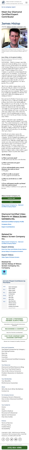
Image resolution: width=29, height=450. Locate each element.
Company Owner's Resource (11, 397)
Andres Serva (12, 304)
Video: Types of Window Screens (10, 257)
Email (11, 202)
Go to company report (9, 7)
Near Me (4, 353)
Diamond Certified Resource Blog (13, 367)
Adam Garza (12, 290)
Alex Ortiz (11, 299)
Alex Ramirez (12, 301)
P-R (4, 298)
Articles (4, 375)
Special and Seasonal (9, 415)
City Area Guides (7, 417)
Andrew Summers (13, 306)
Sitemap (4, 355)
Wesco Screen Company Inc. (16, 27)
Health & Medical (7, 411)
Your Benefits (6, 381)
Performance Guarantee (10, 383)
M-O (4, 295)
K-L (4, 292)
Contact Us (5, 391)
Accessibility (6, 428)
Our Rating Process (8, 351)
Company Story (6, 224)
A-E (4, 286)
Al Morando (12, 294)
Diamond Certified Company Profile (13, 221)
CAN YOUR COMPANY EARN (14, 336)
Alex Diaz (11, 297)
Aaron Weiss (12, 288)
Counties (5, 357)
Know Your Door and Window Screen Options (14, 249)
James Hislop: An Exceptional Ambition (12, 251)
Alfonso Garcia (12, 302)
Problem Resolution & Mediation (12, 373)
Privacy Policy (6, 425)
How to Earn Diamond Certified (12, 399)
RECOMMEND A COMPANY (14, 329)
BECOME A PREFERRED (14, 319)
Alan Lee (11, 295)
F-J (4, 289)
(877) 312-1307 (17, 435)
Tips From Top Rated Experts (11, 369)
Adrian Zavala (12, 292)
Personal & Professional (9, 413)
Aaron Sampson (13, 287)
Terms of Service (7, 423)
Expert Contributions (8, 227)
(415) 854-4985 (11, 198)
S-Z (4, 301)
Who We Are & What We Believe (12, 389)
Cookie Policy (6, 427)
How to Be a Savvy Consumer (11, 371)
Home (4, 407)
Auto (3, 409)
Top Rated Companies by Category (13, 349)
